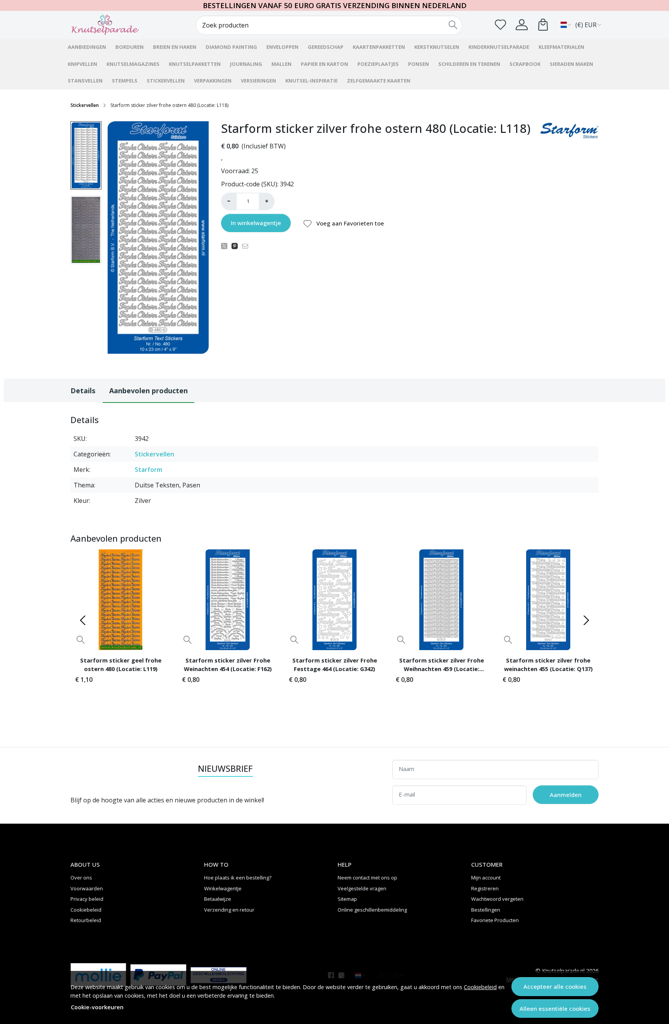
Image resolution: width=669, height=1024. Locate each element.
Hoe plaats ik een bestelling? (237, 877)
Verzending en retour (229, 909)
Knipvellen (82, 63)
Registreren (485, 888)
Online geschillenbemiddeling (372, 909)
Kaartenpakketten (379, 46)
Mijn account (486, 877)
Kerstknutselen (436, 46)
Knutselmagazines (133, 63)
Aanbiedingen (87, 46)
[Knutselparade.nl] (116, 25)
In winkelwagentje (256, 223)
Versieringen (258, 80)
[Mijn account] (522, 25)
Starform (148, 469)
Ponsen (418, 63)
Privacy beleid (86, 898)
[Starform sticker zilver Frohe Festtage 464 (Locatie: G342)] (334, 599)
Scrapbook (524, 63)
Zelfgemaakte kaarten (378, 80)
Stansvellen (85, 80)
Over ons (81, 877)
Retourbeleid (85, 920)
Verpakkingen (213, 80)
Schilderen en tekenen (469, 63)
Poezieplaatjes (378, 63)
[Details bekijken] (81, 639)
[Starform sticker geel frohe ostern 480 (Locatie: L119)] (120, 599)
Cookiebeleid (480, 987)
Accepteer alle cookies (555, 986)
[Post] (226, 245)
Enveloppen (282, 46)
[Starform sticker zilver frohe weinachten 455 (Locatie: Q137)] (548, 599)
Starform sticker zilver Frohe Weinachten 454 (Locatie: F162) (228, 664)
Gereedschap (325, 46)
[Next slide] (586, 620)
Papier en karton (324, 63)
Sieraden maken (571, 63)
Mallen (281, 63)
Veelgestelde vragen (362, 888)
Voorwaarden (86, 888)
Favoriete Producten (495, 920)
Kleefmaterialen (561, 46)
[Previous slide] (83, 620)
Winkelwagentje (223, 888)
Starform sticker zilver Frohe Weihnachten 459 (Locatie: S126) (441, 665)
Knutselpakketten (195, 63)
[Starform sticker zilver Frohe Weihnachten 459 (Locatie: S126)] (441, 599)
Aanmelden (566, 795)
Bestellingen (485, 909)
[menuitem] (85, 155)
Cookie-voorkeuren (97, 1007)
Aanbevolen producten (148, 390)
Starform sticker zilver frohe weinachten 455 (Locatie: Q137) (548, 664)
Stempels (124, 80)
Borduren (129, 46)
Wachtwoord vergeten (497, 898)
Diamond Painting (231, 46)
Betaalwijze (217, 898)
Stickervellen (166, 80)
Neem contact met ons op (367, 877)
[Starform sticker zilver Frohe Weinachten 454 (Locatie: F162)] (227, 599)
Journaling (246, 63)
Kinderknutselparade (498, 46)
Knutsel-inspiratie (311, 80)
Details (82, 390)
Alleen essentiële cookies (555, 1008)
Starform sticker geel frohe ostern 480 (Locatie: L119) (120, 664)
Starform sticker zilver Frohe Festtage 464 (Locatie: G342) (334, 664)
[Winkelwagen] (543, 25)
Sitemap (347, 898)
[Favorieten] (500, 25)
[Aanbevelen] (247, 245)
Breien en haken (174, 46)
